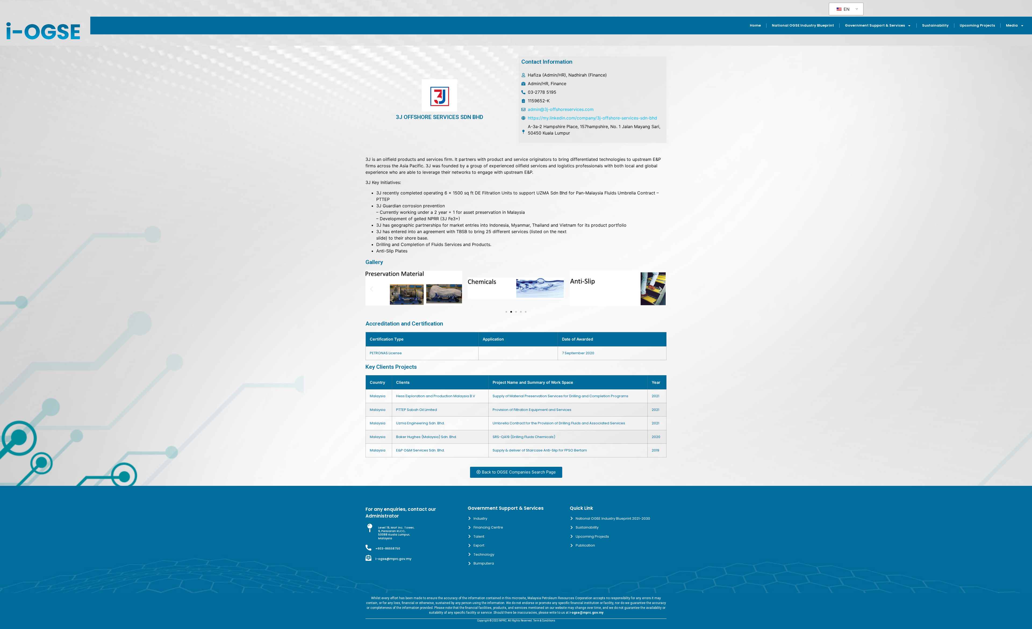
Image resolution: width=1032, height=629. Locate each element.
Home (755, 25)
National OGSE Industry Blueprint (803, 25)
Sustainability (935, 25)
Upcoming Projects (977, 25)
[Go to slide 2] (511, 312)
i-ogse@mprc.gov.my (393, 558)
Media (1012, 25)
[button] (371, 289)
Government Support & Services (875, 25)
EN (846, 9)
